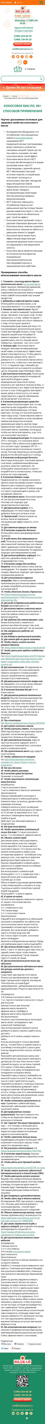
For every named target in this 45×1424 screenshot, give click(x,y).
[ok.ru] (22, 56)
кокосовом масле (23, 137)
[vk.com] (13, 56)
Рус (19, 62)
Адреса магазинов (24, 27)
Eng (25, 62)
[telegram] (17, 56)
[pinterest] (31, 56)
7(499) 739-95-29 (22, 39)
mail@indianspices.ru (22, 48)
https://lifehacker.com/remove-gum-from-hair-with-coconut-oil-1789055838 (20, 1219)
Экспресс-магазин (24, 30)
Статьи (14, 96)
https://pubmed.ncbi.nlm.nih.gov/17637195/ (21, 1150)
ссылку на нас (37, 1368)
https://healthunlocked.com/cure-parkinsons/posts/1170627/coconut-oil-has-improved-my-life (21, 597)
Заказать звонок (22, 44)
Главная (5, 96)
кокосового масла (21, 1251)
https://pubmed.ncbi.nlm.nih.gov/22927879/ (24, 723)
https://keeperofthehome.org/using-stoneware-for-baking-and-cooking (18, 1233)
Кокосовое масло (31, 284)
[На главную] (22, 13)
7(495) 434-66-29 (22, 35)
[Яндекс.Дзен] (26, 56)
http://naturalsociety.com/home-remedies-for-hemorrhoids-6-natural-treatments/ (18, 762)
